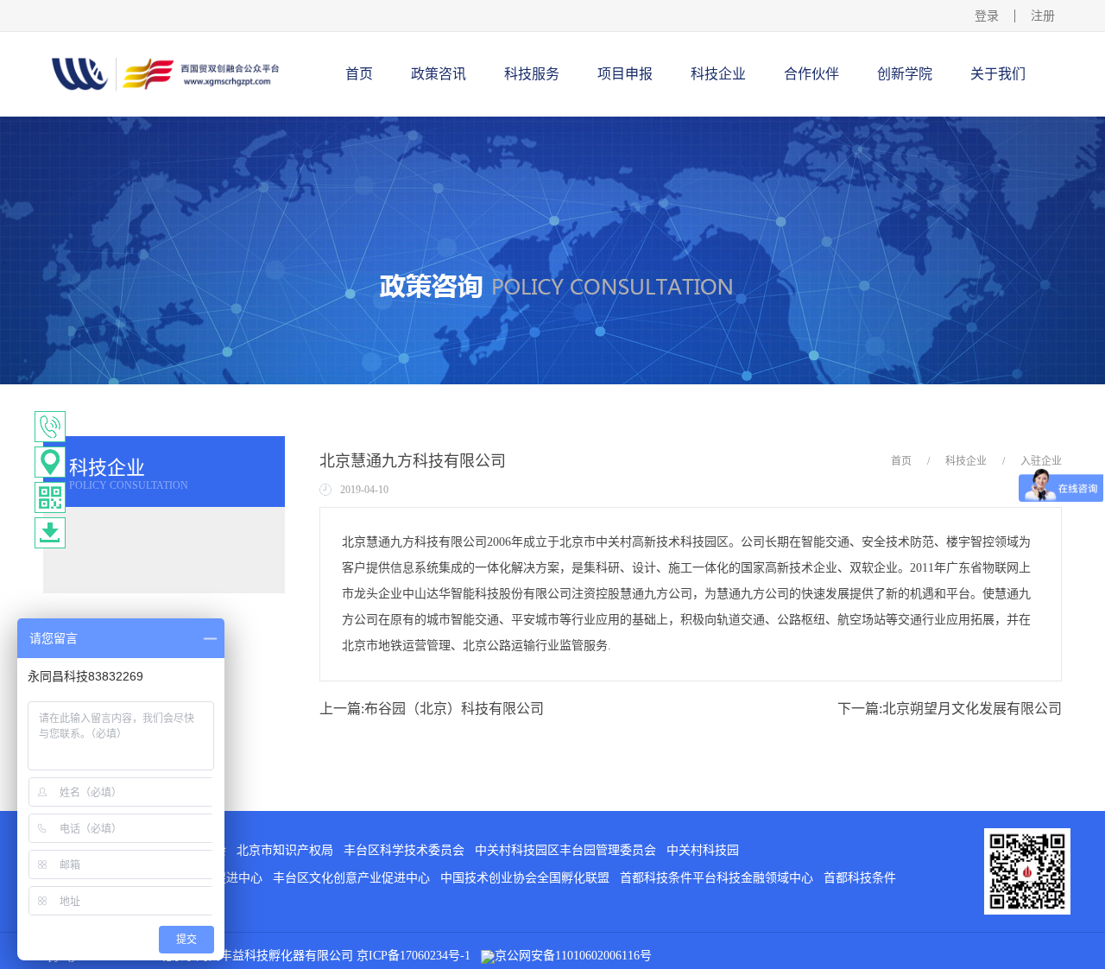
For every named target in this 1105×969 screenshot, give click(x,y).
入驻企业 (1041, 461)
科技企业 (966, 461)
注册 (1043, 16)
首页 (359, 73)
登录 (987, 16)
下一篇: (949, 708)
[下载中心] (50, 533)
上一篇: (431, 708)
